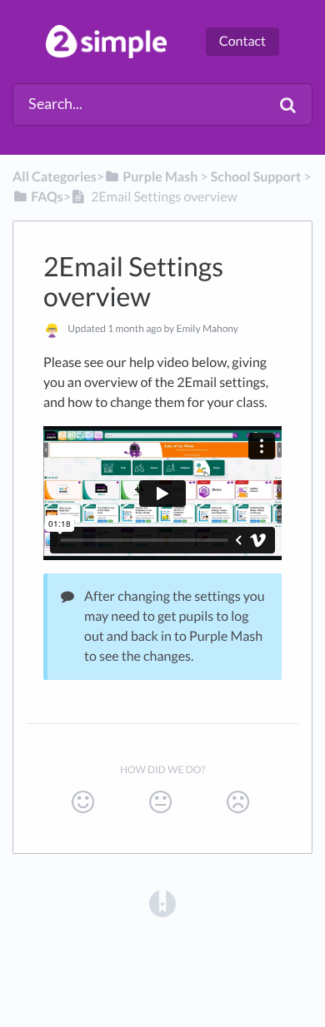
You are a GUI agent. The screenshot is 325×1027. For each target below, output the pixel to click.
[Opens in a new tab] (162, 902)
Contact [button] (242, 41)
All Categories (54, 177)
